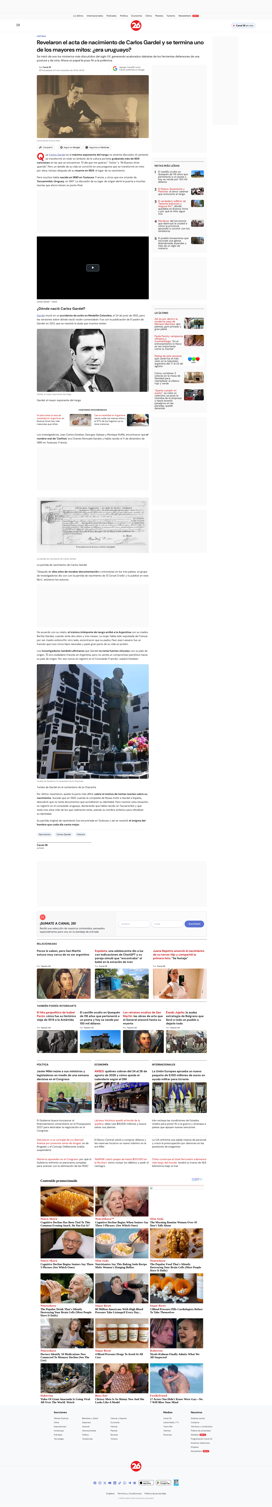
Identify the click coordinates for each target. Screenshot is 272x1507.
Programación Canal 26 (201, 1439)
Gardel (41, 315)
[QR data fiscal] (176, 1485)
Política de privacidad (201, 1430)
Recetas (114, 1434)
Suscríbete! (194, 923)
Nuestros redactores (200, 1443)
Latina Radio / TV (171, 1422)
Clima (56, 1422)
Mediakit (198, 1434)
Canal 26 (47, 67)
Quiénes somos (198, 1418)
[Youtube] (109, 1483)
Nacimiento (45, 834)
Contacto (195, 1422)
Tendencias (87, 1439)
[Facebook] (95, 1483)
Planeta (113, 1430)
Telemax (167, 1430)
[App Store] (146, 1483)
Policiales (58, 1434)
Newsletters (199, 1451)
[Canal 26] (136, 1466)
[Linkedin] (114, 1483)
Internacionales (163, 1064)
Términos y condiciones (201, 1426)
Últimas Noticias (61, 1418)
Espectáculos (60, 1426)
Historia (41, 36)
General (85, 1426)
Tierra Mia (167, 1426)
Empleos (195, 1447)
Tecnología (59, 1439)
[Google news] (134, 1483)
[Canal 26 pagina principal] (136, 30)
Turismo (114, 1439)
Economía (101, 1064)
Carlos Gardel (57, 154)
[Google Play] (163, 1483)
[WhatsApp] (124, 1483)
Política (42, 1064)
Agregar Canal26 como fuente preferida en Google (131, 68)
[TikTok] (119, 1483)
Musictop (167, 1434)
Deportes (86, 1422)
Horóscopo (59, 1430)
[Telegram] (129, 1483)
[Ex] (104, 1483)
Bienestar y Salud (90, 1418)
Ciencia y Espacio (118, 1418)
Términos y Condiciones (129, 1493)
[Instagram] (99, 1483)
